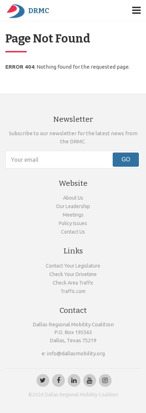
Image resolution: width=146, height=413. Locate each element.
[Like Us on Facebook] (58, 380)
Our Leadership (73, 206)
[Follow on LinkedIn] (74, 380)
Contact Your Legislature (73, 266)
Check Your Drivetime (73, 274)
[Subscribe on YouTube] (89, 380)
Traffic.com (73, 291)
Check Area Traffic (73, 283)
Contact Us (73, 232)
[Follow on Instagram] (105, 380)
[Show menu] (136, 10)
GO (126, 159)
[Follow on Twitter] (42, 380)
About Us (73, 198)
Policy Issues (73, 223)
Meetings (73, 215)
